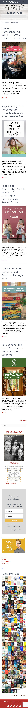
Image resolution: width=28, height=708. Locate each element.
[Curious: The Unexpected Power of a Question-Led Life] (24, 644)
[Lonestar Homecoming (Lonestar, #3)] (21, 662)
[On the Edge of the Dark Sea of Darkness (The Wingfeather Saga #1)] (18, 677)
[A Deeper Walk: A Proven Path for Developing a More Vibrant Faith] (18, 592)
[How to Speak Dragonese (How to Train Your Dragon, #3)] (3, 658)
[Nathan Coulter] (24, 630)
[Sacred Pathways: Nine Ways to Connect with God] (3, 630)
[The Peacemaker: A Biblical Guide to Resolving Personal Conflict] (3, 653)
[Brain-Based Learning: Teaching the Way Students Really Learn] (15, 583)
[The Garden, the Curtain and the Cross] (12, 596)
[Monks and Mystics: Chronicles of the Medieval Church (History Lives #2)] (3, 681)
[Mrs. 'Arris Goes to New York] (6, 620)
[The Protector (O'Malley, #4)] (3, 663)
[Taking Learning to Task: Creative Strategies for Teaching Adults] (12, 648)
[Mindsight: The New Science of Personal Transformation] (12, 578)
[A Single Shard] (9, 602)
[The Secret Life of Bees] (15, 616)
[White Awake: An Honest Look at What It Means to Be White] (6, 653)
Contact (4, 559)
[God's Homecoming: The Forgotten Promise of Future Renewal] (6, 578)
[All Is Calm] (15, 662)
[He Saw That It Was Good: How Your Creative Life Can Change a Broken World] (18, 625)
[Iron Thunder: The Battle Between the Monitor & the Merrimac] (21, 616)
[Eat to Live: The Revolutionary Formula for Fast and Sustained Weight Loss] (24, 620)
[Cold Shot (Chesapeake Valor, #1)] (15, 592)
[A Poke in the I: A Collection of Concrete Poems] (12, 629)
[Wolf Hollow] (6, 602)
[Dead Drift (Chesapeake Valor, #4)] (6, 592)
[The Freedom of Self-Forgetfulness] (9, 691)
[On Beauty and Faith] (24, 624)
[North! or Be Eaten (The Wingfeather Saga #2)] (18, 667)
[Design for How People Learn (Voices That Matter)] (9, 583)
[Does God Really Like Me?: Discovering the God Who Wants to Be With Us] (24, 592)
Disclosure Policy (6, 561)
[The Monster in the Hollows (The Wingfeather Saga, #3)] (6, 691)
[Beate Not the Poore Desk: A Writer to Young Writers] (6, 634)
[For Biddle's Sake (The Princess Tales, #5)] (15, 672)
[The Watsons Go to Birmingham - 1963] (15, 653)
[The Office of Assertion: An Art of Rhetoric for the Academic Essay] (15, 649)
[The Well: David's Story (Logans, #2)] (21, 653)
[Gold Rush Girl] (15, 676)
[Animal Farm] (9, 681)
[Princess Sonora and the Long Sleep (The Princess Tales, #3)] (3, 677)
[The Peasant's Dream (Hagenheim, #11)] (9, 677)
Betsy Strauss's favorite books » (18, 695)
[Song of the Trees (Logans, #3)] (18, 653)
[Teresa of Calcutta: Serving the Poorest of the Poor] (21, 672)
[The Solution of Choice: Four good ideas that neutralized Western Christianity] (6, 597)
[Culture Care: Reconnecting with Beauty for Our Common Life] (21, 644)
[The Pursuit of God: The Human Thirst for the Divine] (12, 691)
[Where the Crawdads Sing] (12, 625)
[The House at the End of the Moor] (12, 681)
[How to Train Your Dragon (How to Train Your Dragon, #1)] (12, 658)
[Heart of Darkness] (21, 681)
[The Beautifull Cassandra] (18, 611)
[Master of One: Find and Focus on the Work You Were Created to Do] (3, 620)
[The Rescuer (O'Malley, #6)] (21, 658)
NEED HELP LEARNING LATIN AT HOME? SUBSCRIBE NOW (14, 2)
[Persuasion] (21, 611)
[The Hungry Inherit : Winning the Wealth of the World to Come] (15, 611)
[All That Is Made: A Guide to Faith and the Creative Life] (9, 625)
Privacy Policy (5, 563)
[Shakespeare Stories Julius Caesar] (21, 639)
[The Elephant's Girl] (12, 676)
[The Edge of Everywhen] (6, 667)
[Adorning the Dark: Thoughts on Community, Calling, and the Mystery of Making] (18, 681)
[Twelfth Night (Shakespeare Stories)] (18, 639)
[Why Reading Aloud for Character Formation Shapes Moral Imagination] (14, 138)
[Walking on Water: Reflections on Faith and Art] (12, 620)
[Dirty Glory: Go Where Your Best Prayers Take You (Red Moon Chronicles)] (24, 602)
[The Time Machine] (6, 616)
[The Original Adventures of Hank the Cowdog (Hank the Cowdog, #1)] (15, 597)
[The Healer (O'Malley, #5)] (24, 658)
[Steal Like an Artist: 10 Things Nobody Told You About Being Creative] (15, 624)
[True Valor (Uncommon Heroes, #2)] (24, 588)
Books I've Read (11, 573)
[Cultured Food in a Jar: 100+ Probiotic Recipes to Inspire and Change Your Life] (18, 620)
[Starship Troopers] (24, 639)
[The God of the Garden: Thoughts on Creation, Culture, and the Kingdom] (3, 634)
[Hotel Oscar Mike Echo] (18, 602)
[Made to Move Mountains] (6, 686)
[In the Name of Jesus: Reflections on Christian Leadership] (6, 648)
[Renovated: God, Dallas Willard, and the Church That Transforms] (9, 597)
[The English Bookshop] (3, 625)
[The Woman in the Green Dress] (12, 672)
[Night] (24, 578)
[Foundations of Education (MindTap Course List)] (24, 583)
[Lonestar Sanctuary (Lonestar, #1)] (3, 667)
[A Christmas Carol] (18, 644)
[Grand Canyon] (9, 615)
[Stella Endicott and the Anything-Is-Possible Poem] (15, 667)
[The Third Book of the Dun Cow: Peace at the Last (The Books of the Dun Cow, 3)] (18, 630)
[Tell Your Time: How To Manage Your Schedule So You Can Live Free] (6, 630)
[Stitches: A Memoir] (12, 615)
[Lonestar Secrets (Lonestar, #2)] (24, 662)
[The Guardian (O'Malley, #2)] (9, 663)
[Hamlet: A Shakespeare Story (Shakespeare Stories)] (15, 639)
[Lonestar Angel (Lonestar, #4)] (18, 662)
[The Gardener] (24, 611)
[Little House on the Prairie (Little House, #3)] (9, 667)
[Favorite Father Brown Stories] (21, 625)
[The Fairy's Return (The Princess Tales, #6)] (21, 667)
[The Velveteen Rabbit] (18, 606)
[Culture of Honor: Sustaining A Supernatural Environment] (12, 606)
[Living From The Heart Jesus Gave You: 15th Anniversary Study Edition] (3, 602)
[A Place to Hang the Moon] (21, 588)
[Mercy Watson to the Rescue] (24, 667)
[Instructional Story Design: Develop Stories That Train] (12, 583)
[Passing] (18, 658)
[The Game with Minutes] (12, 602)
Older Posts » (23, 420)
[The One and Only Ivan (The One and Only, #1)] (15, 686)
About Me (4, 557)
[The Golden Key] (3, 639)
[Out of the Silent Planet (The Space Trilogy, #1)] (3, 690)
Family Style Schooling (10, 701)
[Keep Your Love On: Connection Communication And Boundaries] (3, 606)
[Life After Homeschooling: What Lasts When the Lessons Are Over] (14, 60)
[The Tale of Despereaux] (24, 686)
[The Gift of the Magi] (9, 644)
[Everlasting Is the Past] (15, 634)
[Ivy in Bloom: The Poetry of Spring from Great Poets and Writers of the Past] (3, 685)
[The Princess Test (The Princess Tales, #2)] (24, 677)
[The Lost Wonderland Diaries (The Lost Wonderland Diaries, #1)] (15, 681)
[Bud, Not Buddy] (21, 686)
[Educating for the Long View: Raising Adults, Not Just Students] (14, 377)
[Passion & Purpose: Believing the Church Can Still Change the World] (12, 588)
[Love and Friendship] (12, 611)
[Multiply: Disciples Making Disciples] (21, 634)
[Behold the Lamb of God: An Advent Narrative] (12, 644)
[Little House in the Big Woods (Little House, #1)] (12, 667)
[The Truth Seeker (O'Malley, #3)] (6, 663)
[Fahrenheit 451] (24, 681)
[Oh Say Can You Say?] (9, 629)
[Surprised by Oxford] (3, 611)
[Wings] (3, 616)
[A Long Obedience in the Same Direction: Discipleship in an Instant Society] (6, 639)
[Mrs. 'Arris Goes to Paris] (9, 620)
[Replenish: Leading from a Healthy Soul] (21, 583)
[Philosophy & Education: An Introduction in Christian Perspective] (18, 583)
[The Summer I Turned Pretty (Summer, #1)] (15, 602)
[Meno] (18, 691)
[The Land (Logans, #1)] (24, 653)
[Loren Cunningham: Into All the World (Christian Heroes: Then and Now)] (24, 634)
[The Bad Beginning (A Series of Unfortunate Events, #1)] (18, 686)
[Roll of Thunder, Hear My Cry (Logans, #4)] (12, 653)
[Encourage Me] (6, 611)
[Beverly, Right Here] (3, 644)
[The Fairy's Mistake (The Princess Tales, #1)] (21, 677)
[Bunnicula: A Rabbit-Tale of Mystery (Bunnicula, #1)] (9, 611)
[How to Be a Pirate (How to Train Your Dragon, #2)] (6, 658)
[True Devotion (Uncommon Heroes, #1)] (3, 592)
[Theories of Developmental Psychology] (15, 578)
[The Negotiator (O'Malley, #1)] (12, 663)
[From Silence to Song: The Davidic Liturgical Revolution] (6, 588)
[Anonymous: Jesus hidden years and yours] (21, 602)
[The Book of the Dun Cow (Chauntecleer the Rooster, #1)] (18, 634)
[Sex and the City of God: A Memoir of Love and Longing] (24, 606)
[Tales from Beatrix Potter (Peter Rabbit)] (21, 606)
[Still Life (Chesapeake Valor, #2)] (12, 592)
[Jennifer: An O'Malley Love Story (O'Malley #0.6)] (9, 658)
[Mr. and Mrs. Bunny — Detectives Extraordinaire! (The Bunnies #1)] (15, 606)
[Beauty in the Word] (18, 648)
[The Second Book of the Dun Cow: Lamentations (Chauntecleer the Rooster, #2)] (21, 630)
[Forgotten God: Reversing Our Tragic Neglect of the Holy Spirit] (9, 639)
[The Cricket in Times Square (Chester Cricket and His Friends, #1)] (3, 583)
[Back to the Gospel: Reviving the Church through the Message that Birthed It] (21, 597)
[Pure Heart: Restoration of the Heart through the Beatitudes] (24, 616)
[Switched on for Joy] (9, 588)
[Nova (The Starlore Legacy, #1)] (6, 606)
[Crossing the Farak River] (9, 672)
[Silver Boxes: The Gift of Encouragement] (18, 616)
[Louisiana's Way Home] (6, 644)
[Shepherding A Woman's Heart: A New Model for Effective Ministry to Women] (9, 634)
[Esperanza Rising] (9, 653)
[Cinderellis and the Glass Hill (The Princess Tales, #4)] (18, 672)
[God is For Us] (3, 578)
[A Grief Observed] (6, 583)
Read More (4, 98)
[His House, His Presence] (24, 597)
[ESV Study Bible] (15, 644)
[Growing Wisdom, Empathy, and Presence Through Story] (14, 301)
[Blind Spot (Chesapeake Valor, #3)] (9, 592)
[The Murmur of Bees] (24, 648)
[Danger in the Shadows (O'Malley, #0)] (15, 658)
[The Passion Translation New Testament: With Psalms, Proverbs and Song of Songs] (15, 588)
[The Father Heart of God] (9, 606)
